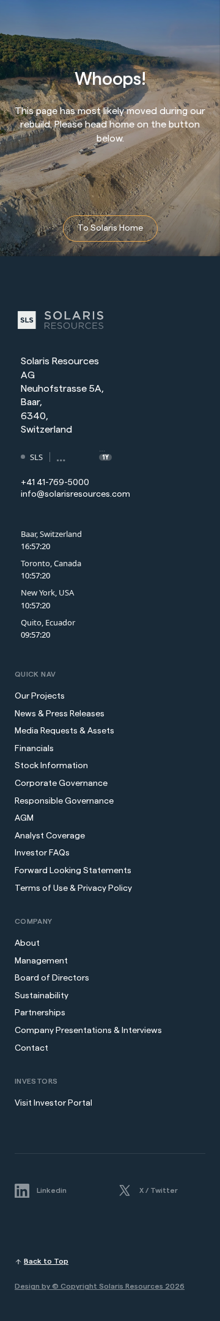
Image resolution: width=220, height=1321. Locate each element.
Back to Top (46, 1261)
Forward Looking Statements (73, 870)
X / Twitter (158, 1190)
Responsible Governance (64, 801)
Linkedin (52, 1190)
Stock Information (51, 765)
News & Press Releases (60, 714)
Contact (31, 1048)
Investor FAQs (42, 853)
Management (41, 961)
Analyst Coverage (50, 836)
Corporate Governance (61, 783)
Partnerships (40, 1013)
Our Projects (40, 696)
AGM (24, 818)
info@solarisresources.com (75, 494)
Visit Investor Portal (53, 1103)
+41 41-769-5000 (55, 482)
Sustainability (41, 996)
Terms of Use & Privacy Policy (73, 888)
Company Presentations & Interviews (88, 1030)
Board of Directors (52, 978)
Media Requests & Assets (64, 731)
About (27, 943)
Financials (34, 748)
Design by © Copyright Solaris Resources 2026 (100, 1286)
